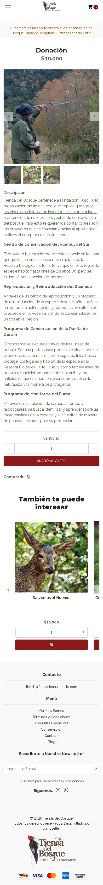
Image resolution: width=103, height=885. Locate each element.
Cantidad (51, 438)
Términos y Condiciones (51, 717)
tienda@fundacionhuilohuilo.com (51, 687)
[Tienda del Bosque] (52, 7)
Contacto (52, 736)
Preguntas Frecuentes (51, 723)
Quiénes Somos (51, 711)
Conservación (51, 729)
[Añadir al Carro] (51, 645)
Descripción (14, 192)
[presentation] (8, 116)
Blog (51, 742)
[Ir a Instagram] (58, 791)
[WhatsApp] (66, 791)
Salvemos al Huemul (52, 597)
